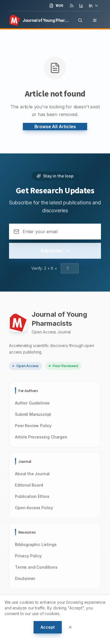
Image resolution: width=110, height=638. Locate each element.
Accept (47, 627)
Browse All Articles (55, 126)
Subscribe (52, 251)
